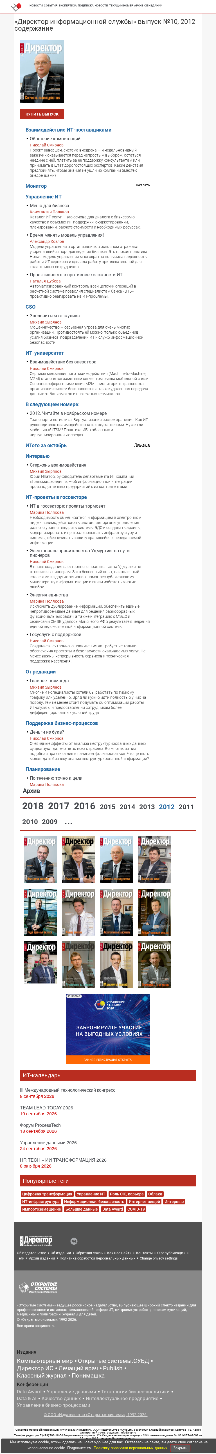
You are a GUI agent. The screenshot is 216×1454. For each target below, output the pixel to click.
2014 (128, 807)
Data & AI (27, 1398)
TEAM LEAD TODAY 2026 (46, 1107)
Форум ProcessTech (40, 1125)
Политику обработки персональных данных (131, 1448)
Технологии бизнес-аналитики (135, 1391)
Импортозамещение (41, 1209)
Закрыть (180, 1448)
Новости (36, 5)
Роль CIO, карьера (127, 1194)
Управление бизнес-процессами (53, 1405)
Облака (155, 1194)
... (68, 820)
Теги (20, 1258)
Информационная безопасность (94, 1201)
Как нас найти (119, 1253)
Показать (142, 185)
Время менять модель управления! (67, 235)
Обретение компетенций (55, 138)
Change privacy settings (159, 1258)
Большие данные (82, 1209)
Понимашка (88, 1375)
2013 (148, 807)
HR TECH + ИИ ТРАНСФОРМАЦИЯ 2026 (63, 1160)
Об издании (153, 5)
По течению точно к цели (56, 778)
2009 (50, 822)
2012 (167, 807)
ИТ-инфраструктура (41, 1201)
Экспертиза (67, 5)
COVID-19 (136, 1209)
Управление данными (71, 1391)
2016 (86, 806)
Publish (113, 1368)
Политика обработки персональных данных (97, 1258)
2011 (186, 807)
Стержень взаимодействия (58, 465)
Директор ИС (35, 1368)
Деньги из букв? (47, 732)
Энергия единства (49, 595)
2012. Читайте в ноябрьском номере (68, 413)
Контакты (144, 1253)
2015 (108, 807)
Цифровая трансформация (47, 1194)
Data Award (112, 1209)
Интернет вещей (144, 1201)
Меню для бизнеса (49, 205)
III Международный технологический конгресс (67, 1090)
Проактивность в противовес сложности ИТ (76, 274)
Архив (138, 5)
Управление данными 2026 (48, 1142)
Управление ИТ (91, 1194)
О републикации (171, 1253)
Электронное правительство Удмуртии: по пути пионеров (80, 553)
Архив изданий (42, 1258)
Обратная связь (89, 1253)
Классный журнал (42, 1375)
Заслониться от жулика (55, 315)
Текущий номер (121, 5)
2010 (31, 822)
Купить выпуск (42, 114)
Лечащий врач (78, 1368)
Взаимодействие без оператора (63, 362)
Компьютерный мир (45, 1361)
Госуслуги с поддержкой (55, 634)
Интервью (174, 1201)
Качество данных (61, 1398)
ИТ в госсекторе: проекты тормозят (67, 506)
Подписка (86, 5)
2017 (60, 806)
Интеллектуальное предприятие (122, 1398)
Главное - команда (49, 680)
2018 (34, 806)
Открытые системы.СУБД (113, 1361)
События (50, 5)
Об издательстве (31, 1253)
